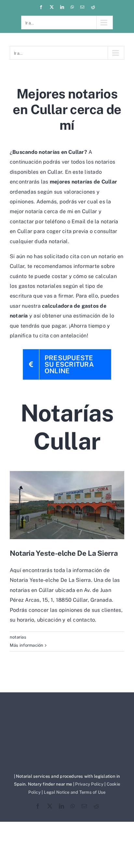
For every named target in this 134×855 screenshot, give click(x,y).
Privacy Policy (89, 784)
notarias (18, 637)
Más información (27, 645)
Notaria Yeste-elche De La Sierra (63, 553)
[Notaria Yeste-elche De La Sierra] (67, 505)
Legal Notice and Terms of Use (75, 792)
